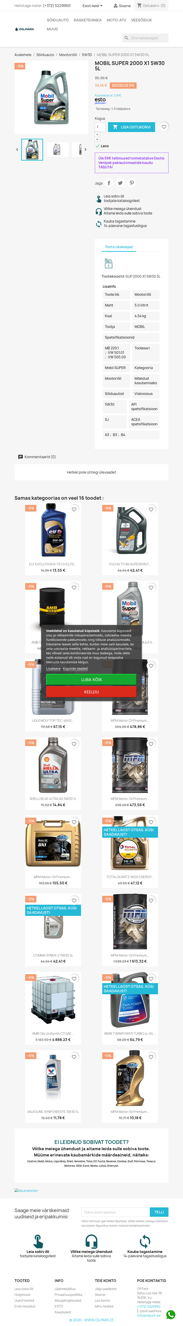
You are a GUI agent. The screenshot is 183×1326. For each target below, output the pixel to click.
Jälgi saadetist (106, 1289)
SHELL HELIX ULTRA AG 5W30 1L (53, 799)
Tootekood (111, 276)
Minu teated (104, 1306)
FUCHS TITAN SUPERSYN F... (130, 564)
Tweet (120, 182)
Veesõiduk (141, 20)
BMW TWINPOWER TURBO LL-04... (130, 1033)
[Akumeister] (91, 1190)
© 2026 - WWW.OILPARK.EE (91, 1320)
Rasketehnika (88, 20)
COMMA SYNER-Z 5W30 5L (53, 955)
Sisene (100, 1294)
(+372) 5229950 (57, 5)
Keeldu (91, 691)
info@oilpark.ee (149, 1315)
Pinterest (131, 182)
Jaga (108, 182)
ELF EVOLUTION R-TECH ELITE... (53, 564)
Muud (52, 29)
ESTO (59, 1306)
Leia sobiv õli (24, 1289)
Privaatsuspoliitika (68, 1294)
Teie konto (105, 1280)
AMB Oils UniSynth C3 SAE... (53, 1033)
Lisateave (53, 668)
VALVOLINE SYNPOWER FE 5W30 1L (53, 1112)
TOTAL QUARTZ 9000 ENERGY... (130, 877)
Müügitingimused (68, 1300)
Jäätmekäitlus (65, 1289)
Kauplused (63, 1312)
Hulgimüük (22, 1294)
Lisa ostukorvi (131, 127)
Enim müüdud (25, 1306)
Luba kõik (91, 679)
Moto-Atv (116, 20)
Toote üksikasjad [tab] (119, 247)
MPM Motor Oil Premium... (130, 720)
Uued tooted (24, 1300)
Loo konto (102, 1300)
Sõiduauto (58, 20)
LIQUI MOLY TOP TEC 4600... (53, 720)
